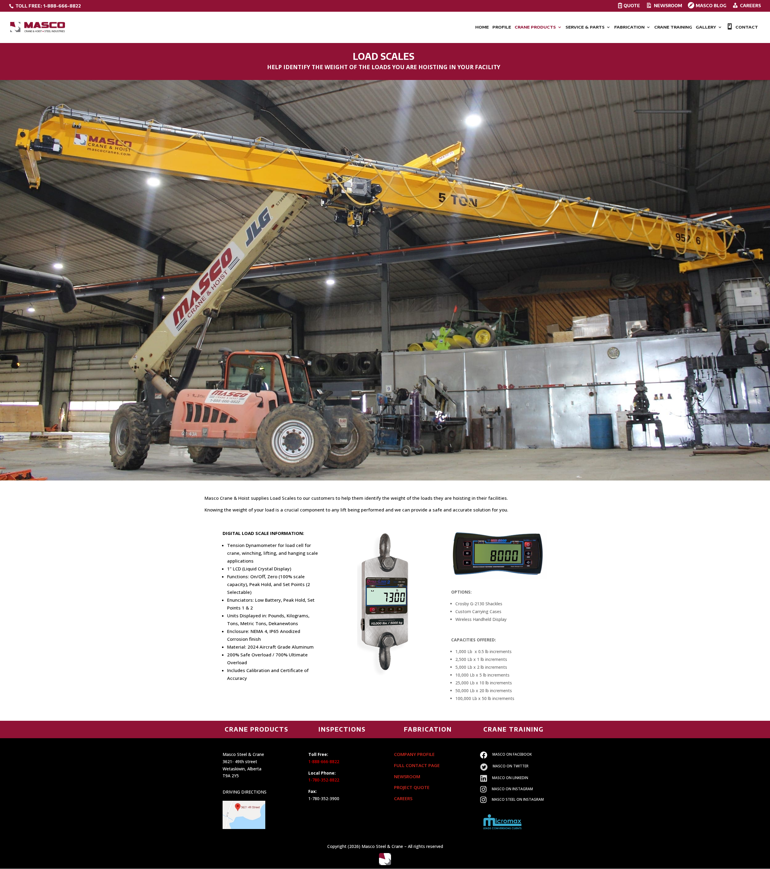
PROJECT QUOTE (412, 787)
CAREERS (403, 798)
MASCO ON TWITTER (510, 766)
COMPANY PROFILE (414, 754)
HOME (482, 27)
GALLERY (706, 27)
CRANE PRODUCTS (535, 27)
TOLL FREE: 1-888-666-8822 (47, 5)
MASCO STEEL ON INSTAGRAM (518, 799)
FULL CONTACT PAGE (417, 765)
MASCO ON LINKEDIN (510, 777)
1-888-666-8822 (323, 761)
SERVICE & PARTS (585, 27)
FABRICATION (629, 27)
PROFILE (501, 27)
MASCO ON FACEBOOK (512, 754)
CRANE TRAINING (673, 27)
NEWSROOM (407, 776)
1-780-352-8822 (323, 780)
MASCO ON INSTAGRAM (512, 788)
